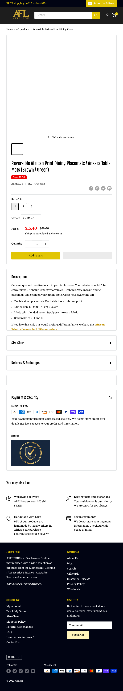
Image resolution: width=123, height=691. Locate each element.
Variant (15, 218)
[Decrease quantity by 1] (28, 243)
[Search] (96, 15)
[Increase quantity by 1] (45, 243)
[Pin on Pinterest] (97, 188)
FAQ (9, 632)
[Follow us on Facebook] (8, 671)
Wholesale (73, 589)
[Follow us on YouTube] (33, 671)
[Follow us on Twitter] (14, 671)
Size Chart (12, 616)
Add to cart (36, 255)
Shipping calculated (36, 233)
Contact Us (13, 642)
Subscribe (78, 634)
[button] (87, 255)
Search (71, 568)
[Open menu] (8, 15)
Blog (70, 563)
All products (22, 29)
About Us (72, 558)
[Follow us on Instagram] (21, 671)
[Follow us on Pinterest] (27, 671)
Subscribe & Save (104, 3)
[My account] (107, 15)
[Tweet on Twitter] (103, 188)
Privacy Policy (76, 584)
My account (13, 606)
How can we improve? (20, 637)
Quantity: (17, 243)
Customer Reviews (78, 579)
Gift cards (73, 573)
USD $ (11, 657)
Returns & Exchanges (19, 626)
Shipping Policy (16, 621)
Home (9, 29)
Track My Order (16, 611)
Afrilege (17, 183)
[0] (114, 15)
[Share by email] (109, 188)
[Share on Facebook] (91, 188)
